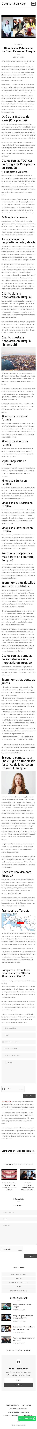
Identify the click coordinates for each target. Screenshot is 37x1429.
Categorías (26, 1405)
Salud (18, 1286)
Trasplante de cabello (18, 1291)
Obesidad (28, 1183)
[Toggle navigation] (33, 4)
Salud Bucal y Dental (9, 1183)
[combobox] (5, 1042)
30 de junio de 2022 (19, 1321)
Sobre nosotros (12, 1405)
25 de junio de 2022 (19, 1310)
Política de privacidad (18, 1409)
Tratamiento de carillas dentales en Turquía (9, 1187)
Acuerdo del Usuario (12, 1416)
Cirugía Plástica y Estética (18, 1282)
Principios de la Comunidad (18, 1412)
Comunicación (28, 1416)
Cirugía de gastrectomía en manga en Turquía (27, 1187)
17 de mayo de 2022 (19, 1332)
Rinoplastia (18, 45)
